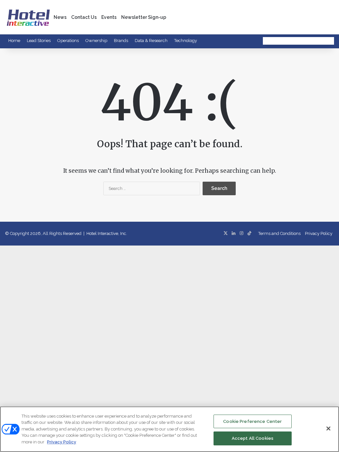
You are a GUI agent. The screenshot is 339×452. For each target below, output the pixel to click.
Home (14, 40)
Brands (121, 40)
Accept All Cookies (252, 438)
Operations (68, 40)
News (60, 17)
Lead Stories (39, 40)
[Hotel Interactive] (28, 17)
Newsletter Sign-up (143, 17)
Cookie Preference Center (252, 421)
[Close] (328, 428)
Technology (185, 40)
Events (109, 17)
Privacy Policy (318, 233)
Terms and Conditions (279, 233)
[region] (169, 429)
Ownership (96, 40)
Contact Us (84, 17)
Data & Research (151, 40)
